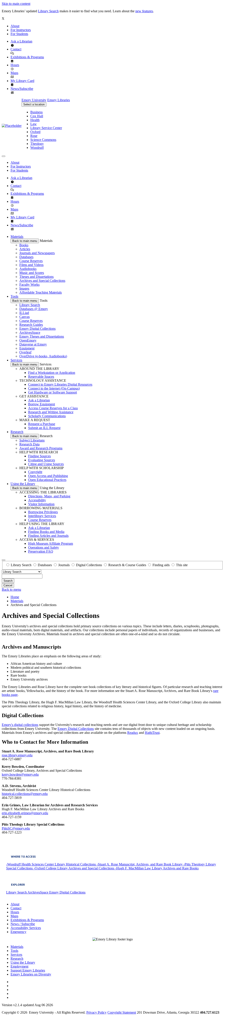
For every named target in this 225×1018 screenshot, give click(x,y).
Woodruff (37, 147)
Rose (33, 136)
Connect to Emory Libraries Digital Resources (60, 384)
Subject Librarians (32, 440)
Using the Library (23, 484)
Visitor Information (41, 504)
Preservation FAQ (40, 551)
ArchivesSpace (29, 332)
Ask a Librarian (21, 41)
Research (17, 432)
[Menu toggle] (3, 156)
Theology (37, 143)
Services (16, 360)
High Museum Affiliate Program (50, 543)
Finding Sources (39, 456)
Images (24, 288)
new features (144, 11)
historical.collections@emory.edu (25, 794)
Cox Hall (36, 116)
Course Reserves (31, 261)
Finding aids (161, 565)
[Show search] (3, 560)
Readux (132, 732)
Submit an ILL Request (44, 428)
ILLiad (24, 313)
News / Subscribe (23, 924)
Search (8, 580)
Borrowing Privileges (43, 512)
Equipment (26, 348)
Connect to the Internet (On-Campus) (54, 388)
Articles (24, 249)
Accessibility (37, 500)
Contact (16, 49)
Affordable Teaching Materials (40, 292)
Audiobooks (27, 269)
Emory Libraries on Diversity (31, 974)
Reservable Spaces (41, 376)
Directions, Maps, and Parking (49, 496)
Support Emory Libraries (28, 970)
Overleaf (25, 352)
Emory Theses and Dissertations (41, 336)
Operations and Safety (43, 547)
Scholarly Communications (47, 416)
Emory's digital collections (20, 725)
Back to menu (11, 589)
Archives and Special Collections (42, 280)
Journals (64, 565)
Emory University (34, 100)
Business (36, 112)
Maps (14, 73)
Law (33, 124)
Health (35, 120)
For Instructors (21, 30)
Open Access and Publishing (48, 476)
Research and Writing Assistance (50, 412)
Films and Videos (31, 265)
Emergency (18, 932)
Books (23, 245)
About (15, 26)
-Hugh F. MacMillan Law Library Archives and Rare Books (157, 868)
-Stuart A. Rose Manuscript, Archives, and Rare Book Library (140, 864)
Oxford (35, 132)
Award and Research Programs (40, 448)
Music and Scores (31, 273)
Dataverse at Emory (33, 344)
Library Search (48, 11)
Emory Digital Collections (37, 328)
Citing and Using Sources (46, 464)
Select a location (34, 104)
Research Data (29, 444)
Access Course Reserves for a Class (53, 408)
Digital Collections (89, 565)
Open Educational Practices (47, 480)
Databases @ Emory (33, 309)
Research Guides (31, 324)
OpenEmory (27, 340)
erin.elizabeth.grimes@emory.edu (25, 813)
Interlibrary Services (42, 516)
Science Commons (43, 140)
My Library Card (22, 81)
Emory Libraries (58, 100)
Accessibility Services (26, 928)
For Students (19, 34)
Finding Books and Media (46, 532)
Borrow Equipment (41, 404)
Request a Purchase (41, 424)
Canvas (24, 317)
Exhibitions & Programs (27, 57)
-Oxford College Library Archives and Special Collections (74, 868)
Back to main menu (24, 241)
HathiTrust (152, 732)
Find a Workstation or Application (51, 372)
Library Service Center (46, 128)
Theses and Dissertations (36, 276)
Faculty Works (29, 284)
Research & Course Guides (127, 565)
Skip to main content (16, 3)
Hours (15, 65)
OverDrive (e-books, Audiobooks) (43, 356)
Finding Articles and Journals (48, 535)
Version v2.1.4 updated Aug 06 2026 (27, 1005)
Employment (19, 966)
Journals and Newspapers (37, 253)
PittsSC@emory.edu (16, 828)
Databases (26, 257)
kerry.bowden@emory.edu (20, 774)
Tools (14, 296)
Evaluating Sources (41, 460)
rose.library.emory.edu (17, 755)
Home (15, 597)
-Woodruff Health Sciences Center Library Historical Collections (51, 864)
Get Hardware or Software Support (52, 392)
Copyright (35, 472)
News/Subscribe (22, 88)
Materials (17, 236)
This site (182, 565)
